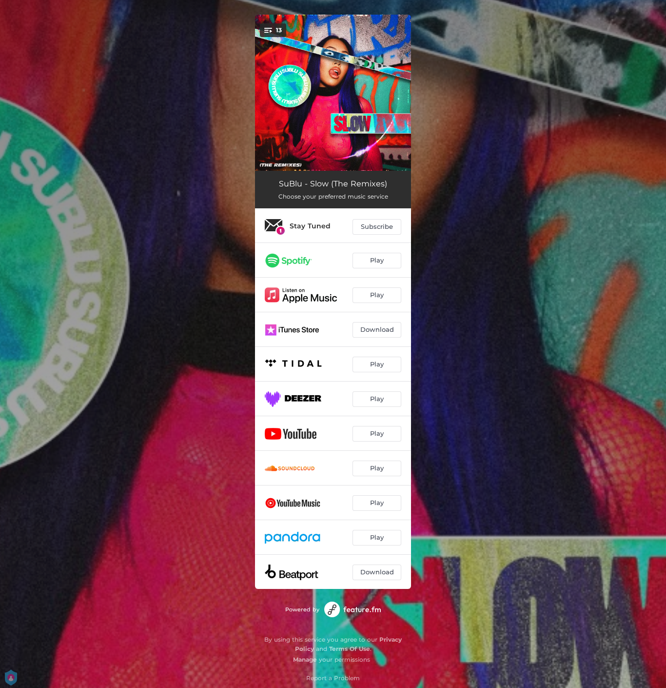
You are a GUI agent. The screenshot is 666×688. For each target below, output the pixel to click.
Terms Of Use (349, 648)
